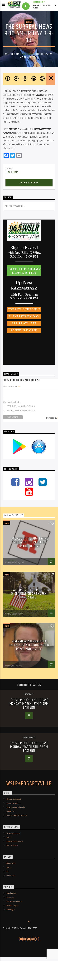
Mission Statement (13, 799)
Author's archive (29, 183)
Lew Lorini (27, 54)
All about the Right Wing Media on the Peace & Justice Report (29, 542)
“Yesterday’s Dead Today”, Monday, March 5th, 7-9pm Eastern (29, 746)
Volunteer (10, 897)
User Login (10, 909)
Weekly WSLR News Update (21, 410)
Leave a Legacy (12, 905)
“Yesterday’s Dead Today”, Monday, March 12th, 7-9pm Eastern (29, 703)
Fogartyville (10, 863)
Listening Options (13, 833)
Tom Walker (10, 560)
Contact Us (10, 811)
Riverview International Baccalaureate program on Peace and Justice (29, 645)
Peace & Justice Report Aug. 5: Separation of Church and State (30, 593)
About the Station (13, 803)
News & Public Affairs (14, 841)
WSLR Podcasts (12, 845)
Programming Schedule (15, 807)
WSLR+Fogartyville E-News (21, 406)
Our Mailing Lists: (12, 402)
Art (7, 871)
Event (7, 523)
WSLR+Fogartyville (29, 783)
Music (8, 837)
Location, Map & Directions (16, 815)
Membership (11, 893)
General (29, 22)
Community (10, 875)
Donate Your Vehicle (14, 901)
